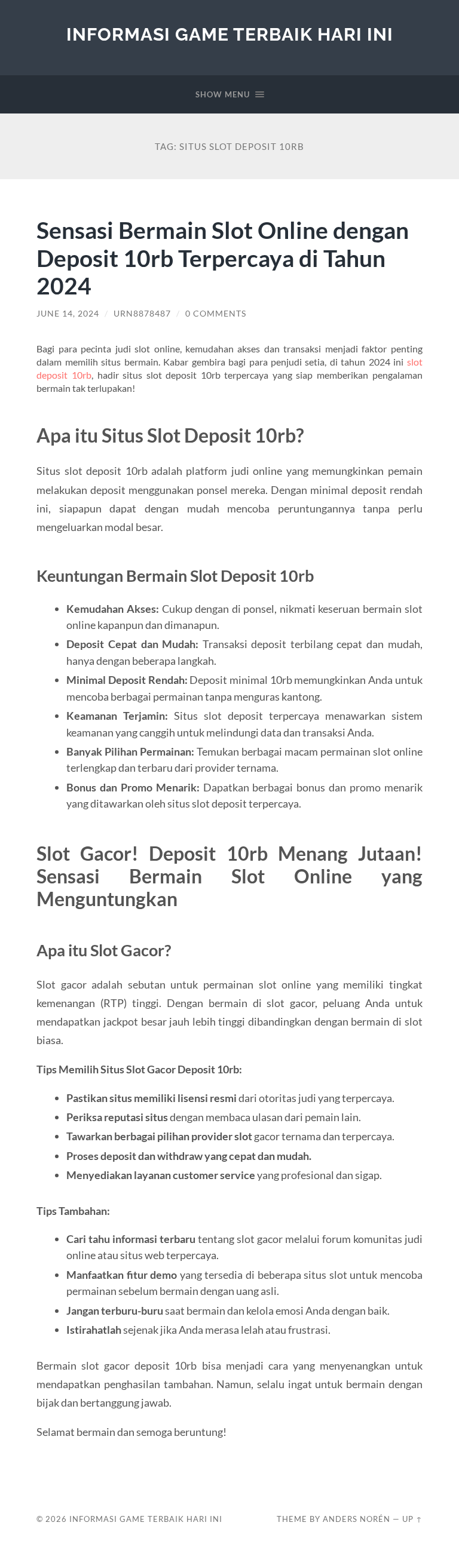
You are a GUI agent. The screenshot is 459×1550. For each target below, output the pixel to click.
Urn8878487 (142, 313)
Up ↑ (412, 1519)
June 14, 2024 (67, 313)
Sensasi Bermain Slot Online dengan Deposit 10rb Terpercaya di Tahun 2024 (222, 258)
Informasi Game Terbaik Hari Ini (229, 34)
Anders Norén (356, 1519)
